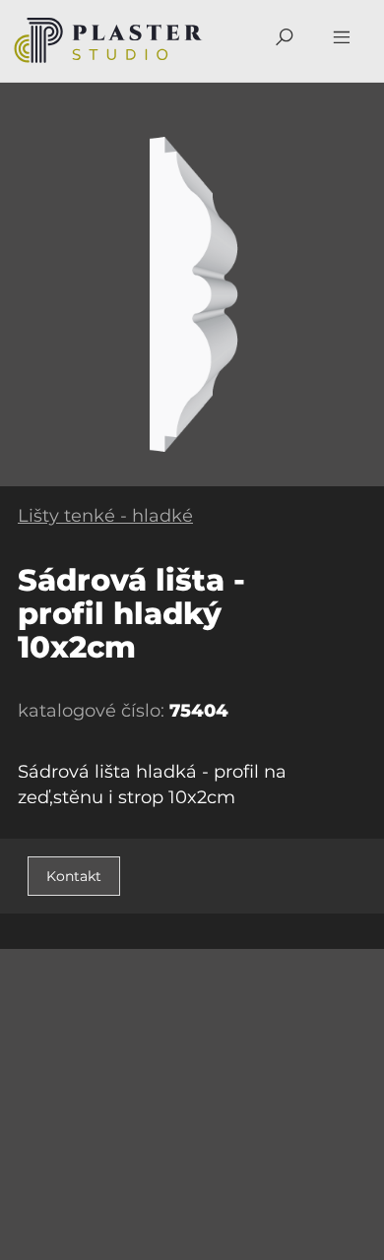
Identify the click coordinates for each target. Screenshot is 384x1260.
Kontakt (73, 876)
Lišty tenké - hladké (105, 516)
